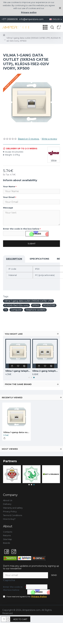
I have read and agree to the (26, 596)
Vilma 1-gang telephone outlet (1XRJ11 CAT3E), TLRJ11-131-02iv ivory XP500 (18, 371)
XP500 (35, 305)
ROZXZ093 (49, 305)
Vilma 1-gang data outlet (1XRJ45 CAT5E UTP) (28, 301)
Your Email (9, 197)
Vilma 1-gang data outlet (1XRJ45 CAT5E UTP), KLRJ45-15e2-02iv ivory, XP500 (16, 432)
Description (14, 258)
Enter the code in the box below (21, 229)
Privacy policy (29, 12)
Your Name (9, 186)
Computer (16, 309)
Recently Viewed (12, 397)
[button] (29, 377)
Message (8, 207)
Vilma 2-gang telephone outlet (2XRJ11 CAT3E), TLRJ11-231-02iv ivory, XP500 (45, 371)
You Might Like (14, 334)
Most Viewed (10, 449)
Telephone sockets (35, 309)
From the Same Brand (18, 384)
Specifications (39, 258)
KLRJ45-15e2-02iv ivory (16, 305)
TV (5, 309)
